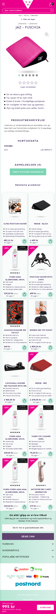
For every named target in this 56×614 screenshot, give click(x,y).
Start (20, 15)
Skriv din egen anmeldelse (28, 172)
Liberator (34, 15)
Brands (26, 15)
